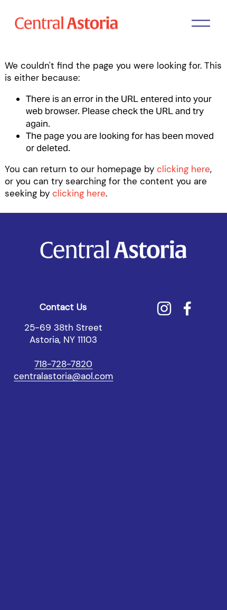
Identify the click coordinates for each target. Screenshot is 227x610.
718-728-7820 (63, 364)
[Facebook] (187, 308)
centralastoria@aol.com (63, 376)
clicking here (183, 169)
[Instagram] (164, 308)
